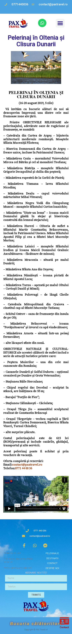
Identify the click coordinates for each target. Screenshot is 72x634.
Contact (64, 627)
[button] (60, 23)
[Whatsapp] (42, 23)
